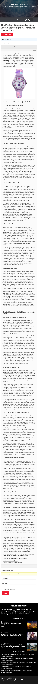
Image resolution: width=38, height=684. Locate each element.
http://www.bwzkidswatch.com (10, 561)
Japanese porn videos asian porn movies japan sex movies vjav (18, 662)
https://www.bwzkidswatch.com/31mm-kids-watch (15, 558)
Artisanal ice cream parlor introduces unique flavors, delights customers (12, 635)
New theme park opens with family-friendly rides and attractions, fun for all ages (12, 625)
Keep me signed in (9, 589)
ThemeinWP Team (20, 680)
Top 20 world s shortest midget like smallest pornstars (16, 666)
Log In (5, 593)
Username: (5, 578)
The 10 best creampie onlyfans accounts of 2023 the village (17, 654)
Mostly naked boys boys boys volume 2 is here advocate (16, 670)
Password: (5, 583)
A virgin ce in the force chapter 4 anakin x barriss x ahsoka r (17, 658)
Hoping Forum (19, 4)
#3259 (34, 50)
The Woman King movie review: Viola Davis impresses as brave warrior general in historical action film (13, 646)
